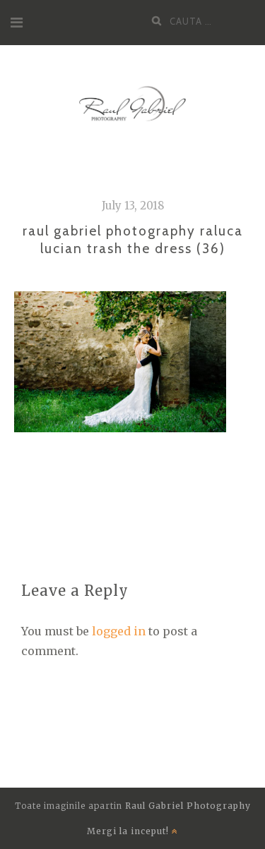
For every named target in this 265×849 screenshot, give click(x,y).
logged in (119, 631)
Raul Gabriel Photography (188, 805)
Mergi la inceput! (129, 831)
